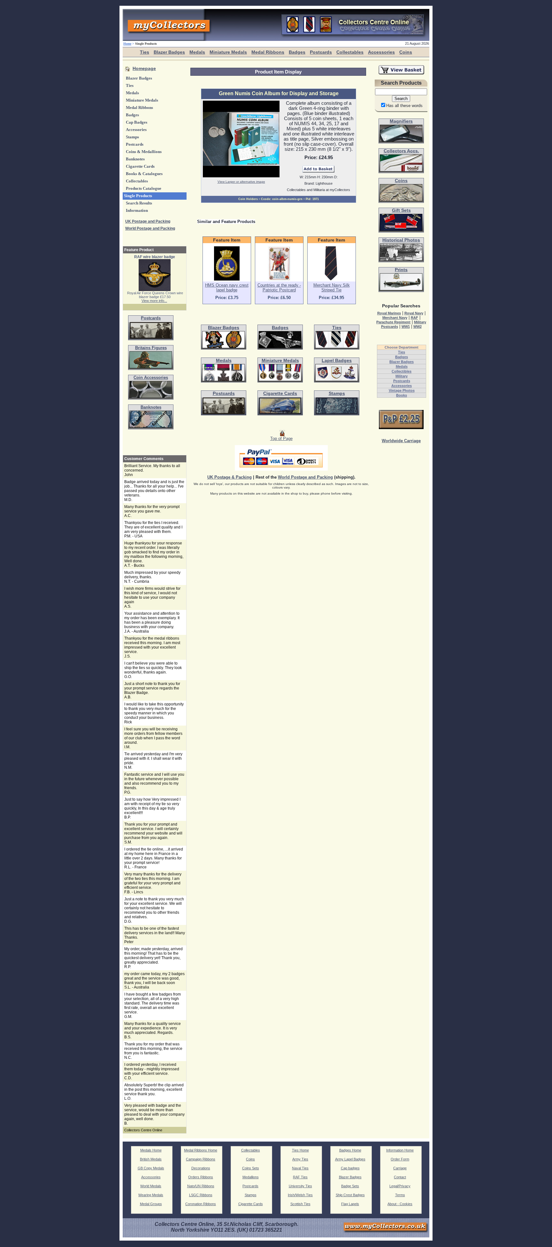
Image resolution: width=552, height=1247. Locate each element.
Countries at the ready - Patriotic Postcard (279, 287)
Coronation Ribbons (200, 1204)
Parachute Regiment (393, 322)
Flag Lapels (350, 1204)
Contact (400, 1177)
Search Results (139, 203)
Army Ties (300, 1159)
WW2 (417, 326)
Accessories (381, 52)
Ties (144, 52)
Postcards (321, 52)
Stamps (132, 137)
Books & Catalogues (144, 174)
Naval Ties (300, 1168)
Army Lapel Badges (350, 1159)
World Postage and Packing (150, 228)
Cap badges (350, 1168)
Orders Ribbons (200, 1177)
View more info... (154, 301)
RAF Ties (300, 1177)
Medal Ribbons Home (200, 1150)
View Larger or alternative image (241, 181)
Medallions (250, 1177)
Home (127, 43)
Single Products (138, 196)
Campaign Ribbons (200, 1159)
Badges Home (350, 1150)
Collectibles (401, 371)
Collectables (350, 52)
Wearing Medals (150, 1195)
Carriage (400, 1168)
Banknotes (135, 159)
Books (401, 395)
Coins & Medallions (144, 152)
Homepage (144, 68)
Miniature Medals (228, 52)
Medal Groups (151, 1204)
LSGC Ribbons (200, 1195)
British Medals (151, 1159)
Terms (400, 1195)
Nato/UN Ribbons (200, 1186)
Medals (197, 52)
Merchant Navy (394, 317)
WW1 (406, 326)
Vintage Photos (402, 390)
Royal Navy (413, 313)
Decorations (200, 1168)
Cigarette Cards (140, 166)
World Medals (150, 1186)
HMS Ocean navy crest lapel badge (227, 287)
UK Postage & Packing (229, 477)
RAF (414, 317)
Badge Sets (350, 1186)
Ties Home (300, 1150)
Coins (405, 52)
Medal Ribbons (267, 52)
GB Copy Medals (151, 1168)
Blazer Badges (169, 52)
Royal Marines (389, 313)
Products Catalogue (143, 188)
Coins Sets (250, 1168)
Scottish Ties (300, 1204)
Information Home (400, 1150)
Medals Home (151, 1150)
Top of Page (281, 438)
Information (137, 210)
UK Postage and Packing (147, 221)
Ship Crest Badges (350, 1195)
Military (401, 376)
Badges (297, 52)
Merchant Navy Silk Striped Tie (331, 287)
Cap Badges (136, 122)
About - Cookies (399, 1204)
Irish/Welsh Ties (300, 1195)
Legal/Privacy (399, 1186)
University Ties (300, 1186)
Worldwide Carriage (401, 441)
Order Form (400, 1159)
